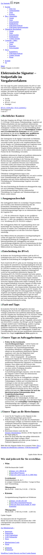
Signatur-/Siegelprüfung (13, 433)
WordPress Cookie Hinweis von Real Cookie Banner (18, 553)
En (6, 62)
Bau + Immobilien (11, 16)
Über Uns (12, 9)
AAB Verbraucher (11, 537)
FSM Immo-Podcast (15, 25)
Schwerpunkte (14, 22)
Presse (11, 57)
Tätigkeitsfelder (14, 10)
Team (11, 12)
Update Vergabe (14, 38)
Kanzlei (7, 7)
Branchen (12, 46)
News (7, 50)
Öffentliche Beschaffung (13, 29)
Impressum (8, 531)
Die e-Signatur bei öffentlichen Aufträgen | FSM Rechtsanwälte (21, 446)
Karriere (12, 14)
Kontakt (7, 61)
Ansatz (11, 18)
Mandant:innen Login (12, 542)
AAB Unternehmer (11, 535)
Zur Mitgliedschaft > (7, 528)
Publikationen (13, 24)
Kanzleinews (13, 51)
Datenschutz (9, 533)
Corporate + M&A (11, 40)
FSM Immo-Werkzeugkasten (18, 27)
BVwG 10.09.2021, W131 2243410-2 (13, 108)
